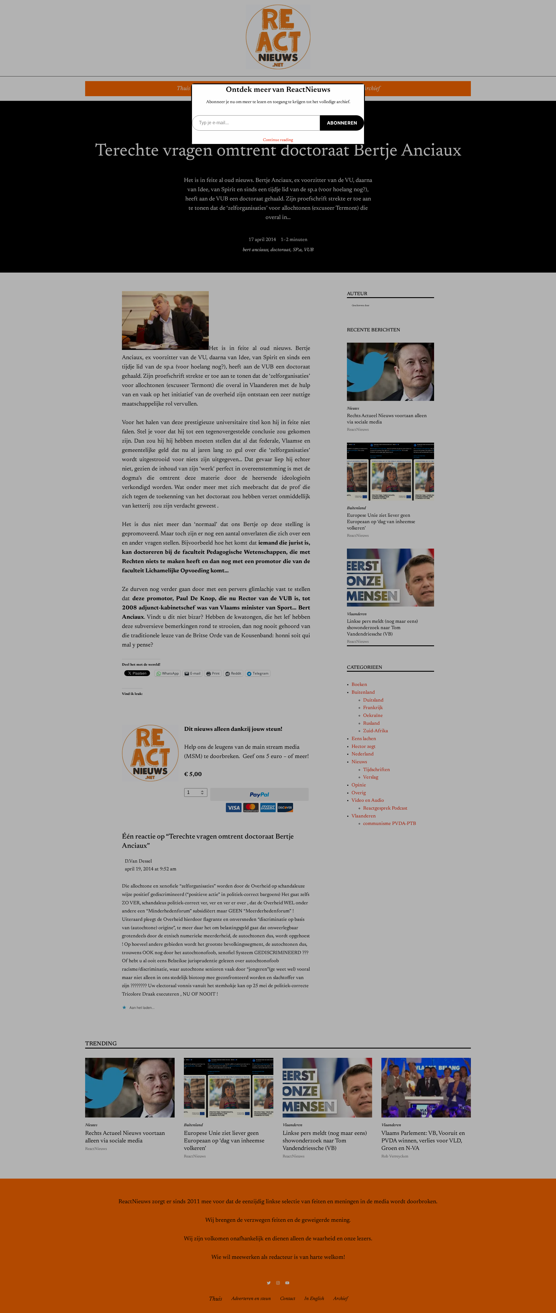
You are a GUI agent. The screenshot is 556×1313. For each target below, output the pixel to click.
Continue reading (278, 140)
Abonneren (342, 123)
